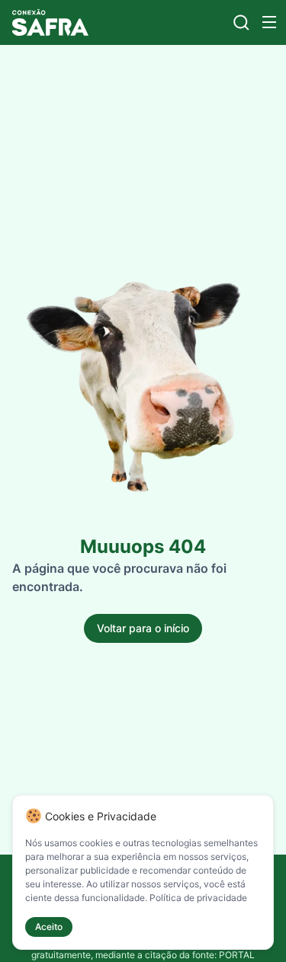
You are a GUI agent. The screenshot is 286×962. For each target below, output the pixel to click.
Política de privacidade (198, 897)
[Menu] (269, 22)
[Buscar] (241, 22)
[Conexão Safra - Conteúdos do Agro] (50, 22)
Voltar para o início (143, 628)
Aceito (49, 926)
